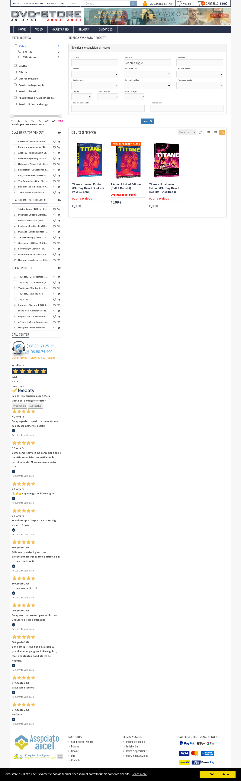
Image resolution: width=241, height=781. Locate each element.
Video (39, 29)
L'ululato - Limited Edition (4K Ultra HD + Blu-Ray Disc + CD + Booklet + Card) (33, 231)
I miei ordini (132, 746)
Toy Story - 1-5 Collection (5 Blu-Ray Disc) (33, 276)
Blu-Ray (83, 29)
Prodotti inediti (28, 91)
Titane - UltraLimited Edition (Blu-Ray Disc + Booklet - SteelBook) (164, 188)
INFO (62, 3)
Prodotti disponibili (31, 85)
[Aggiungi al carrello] (58, 142)
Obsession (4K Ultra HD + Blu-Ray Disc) (33, 243)
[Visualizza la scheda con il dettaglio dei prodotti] (216, 132)
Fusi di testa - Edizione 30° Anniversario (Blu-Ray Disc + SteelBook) (33, 186)
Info (73, 755)
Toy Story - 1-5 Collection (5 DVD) (33, 282)
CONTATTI (74, 3)
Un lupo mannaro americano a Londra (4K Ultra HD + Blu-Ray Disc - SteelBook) (33, 327)
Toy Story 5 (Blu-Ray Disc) (30, 293)
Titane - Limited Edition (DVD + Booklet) (126, 186)
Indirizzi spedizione (136, 751)
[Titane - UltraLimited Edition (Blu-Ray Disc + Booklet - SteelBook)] (166, 161)
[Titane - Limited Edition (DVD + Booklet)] (128, 161)
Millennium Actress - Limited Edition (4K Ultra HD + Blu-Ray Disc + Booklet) (33, 254)
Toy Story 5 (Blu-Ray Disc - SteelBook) (33, 288)
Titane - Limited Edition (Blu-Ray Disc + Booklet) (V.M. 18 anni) (88, 188)
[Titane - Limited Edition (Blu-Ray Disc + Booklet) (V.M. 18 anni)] (89, 161)
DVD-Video (106, 29)
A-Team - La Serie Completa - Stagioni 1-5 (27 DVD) (33, 322)
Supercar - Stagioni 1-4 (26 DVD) (33, 305)
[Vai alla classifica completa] (59, 132)
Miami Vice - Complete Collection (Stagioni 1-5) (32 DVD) (33, 310)
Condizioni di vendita (82, 741)
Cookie (75, 751)
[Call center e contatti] (33, 350)
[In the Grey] (157, 16)
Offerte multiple (28, 78)
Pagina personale (135, 741)
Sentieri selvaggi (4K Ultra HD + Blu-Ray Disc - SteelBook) (33, 237)
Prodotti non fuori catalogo (36, 97)
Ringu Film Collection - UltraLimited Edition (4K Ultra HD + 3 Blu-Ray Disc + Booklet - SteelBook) (33, 175)
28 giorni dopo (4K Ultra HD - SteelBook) (33, 209)
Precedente (19, 405)
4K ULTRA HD (60, 29)
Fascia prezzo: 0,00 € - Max (28, 124)
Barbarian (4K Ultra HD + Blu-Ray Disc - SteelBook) (33, 248)
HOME (16, 3)
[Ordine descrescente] (200, 132)
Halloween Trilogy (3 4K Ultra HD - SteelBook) (33, 164)
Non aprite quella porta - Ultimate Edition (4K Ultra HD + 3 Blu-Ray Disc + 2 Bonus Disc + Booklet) (33, 260)
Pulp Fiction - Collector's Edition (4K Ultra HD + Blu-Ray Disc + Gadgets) (33, 169)
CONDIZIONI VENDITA (33, 3)
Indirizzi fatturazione (137, 755)
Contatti (75, 760)
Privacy (75, 746)
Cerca (146, 121)
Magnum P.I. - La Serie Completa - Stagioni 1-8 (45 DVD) (33, 316)
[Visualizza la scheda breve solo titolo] (209, 132)
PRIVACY (51, 3)
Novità (22, 65)
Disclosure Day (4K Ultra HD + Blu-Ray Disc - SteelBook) (33, 226)
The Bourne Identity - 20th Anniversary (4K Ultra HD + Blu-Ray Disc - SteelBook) (33, 181)
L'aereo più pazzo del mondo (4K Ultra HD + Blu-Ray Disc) (33, 141)
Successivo (35, 405)
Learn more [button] (139, 774)
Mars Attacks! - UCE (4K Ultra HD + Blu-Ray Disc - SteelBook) (33, 220)
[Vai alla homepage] (47, 15)
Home (22, 29)
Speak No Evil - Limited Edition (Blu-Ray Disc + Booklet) (33, 192)
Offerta (22, 72)
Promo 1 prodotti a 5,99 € (126, 144)
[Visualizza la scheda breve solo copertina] (222, 132)
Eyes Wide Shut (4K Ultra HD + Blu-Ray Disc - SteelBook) (33, 214)
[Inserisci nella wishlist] (54, 142)
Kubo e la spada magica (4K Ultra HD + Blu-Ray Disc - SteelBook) (33, 147)
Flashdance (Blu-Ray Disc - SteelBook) (33, 158)
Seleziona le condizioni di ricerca (90, 47)
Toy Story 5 (24, 299)
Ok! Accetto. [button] (217, 774)
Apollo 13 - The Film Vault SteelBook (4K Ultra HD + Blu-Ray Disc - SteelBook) (33, 152)
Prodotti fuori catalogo (33, 104)
